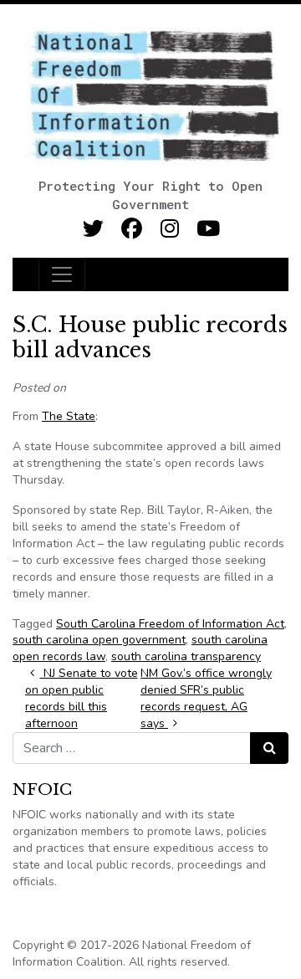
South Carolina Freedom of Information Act (170, 624)
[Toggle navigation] (61, 274)
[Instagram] (170, 228)
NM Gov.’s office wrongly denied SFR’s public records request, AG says (206, 698)
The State (68, 416)
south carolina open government (99, 640)
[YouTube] (208, 228)
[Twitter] (93, 228)
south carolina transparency (186, 656)
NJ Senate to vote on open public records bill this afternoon (81, 698)
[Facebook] (131, 228)
